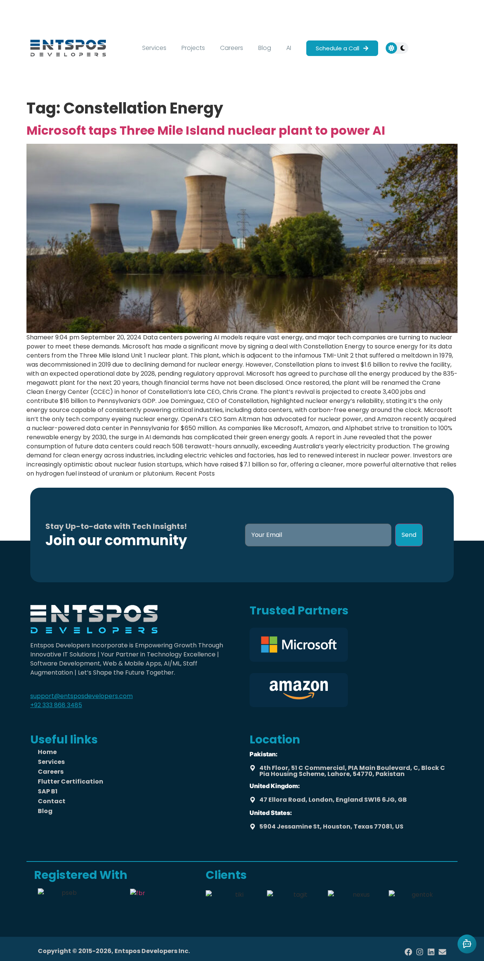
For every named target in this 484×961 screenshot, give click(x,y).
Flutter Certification (70, 781)
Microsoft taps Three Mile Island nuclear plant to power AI (205, 130)
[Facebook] (408, 952)
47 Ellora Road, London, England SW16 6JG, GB (333, 799)
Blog (264, 48)
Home (47, 752)
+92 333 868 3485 (56, 705)
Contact (51, 801)
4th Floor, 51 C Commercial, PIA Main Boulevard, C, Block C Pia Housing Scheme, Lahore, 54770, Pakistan (352, 771)
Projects (193, 48)
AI (288, 48)
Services (154, 48)
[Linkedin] (431, 952)
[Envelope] (442, 952)
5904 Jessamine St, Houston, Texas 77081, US (331, 826)
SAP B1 (47, 791)
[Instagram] (420, 952)
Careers (231, 48)
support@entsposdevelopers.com (81, 696)
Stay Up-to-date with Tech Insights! (116, 526)
